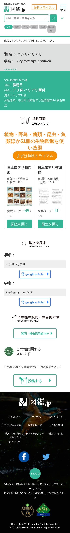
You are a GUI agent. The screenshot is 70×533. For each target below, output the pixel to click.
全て (8, 26)
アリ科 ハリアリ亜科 (24, 40)
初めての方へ (14, 416)
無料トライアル (44, 7)
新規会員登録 (14, 425)
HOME (7, 40)
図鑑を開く (19, 223)
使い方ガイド (56, 416)
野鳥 (26, 26)
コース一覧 (35, 416)
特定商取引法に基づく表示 (18, 493)
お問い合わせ (44, 484)
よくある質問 (56, 425)
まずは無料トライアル (35, 155)
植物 (17, 26)
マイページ (14, 441)
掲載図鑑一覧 (35, 425)
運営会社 (40, 493)
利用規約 (9, 484)
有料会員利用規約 (25, 484)
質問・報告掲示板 (35, 433)
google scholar (35, 274)
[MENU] (63, 4)
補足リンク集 (56, 433)
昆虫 (43, 26)
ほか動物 (51, 28)
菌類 (34, 26)
